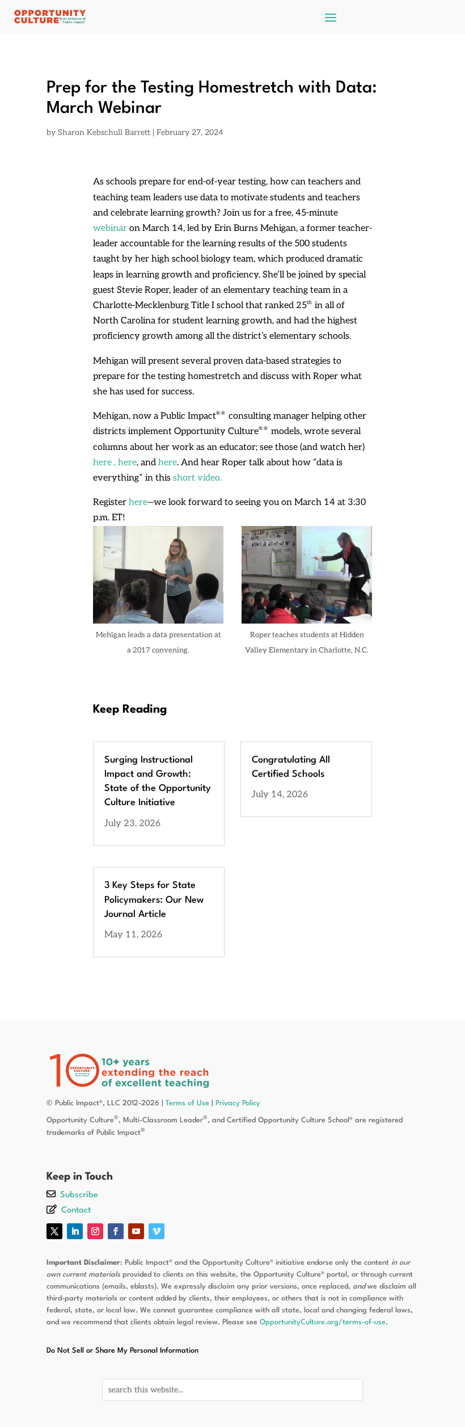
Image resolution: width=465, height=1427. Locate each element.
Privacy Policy (237, 1103)
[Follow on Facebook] (116, 1231)
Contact (76, 1210)
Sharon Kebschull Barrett (104, 132)
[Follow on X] (54, 1231)
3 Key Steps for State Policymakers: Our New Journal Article (154, 900)
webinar (111, 228)
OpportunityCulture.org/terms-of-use (323, 1322)
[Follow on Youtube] (136, 1231)
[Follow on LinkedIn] (75, 1231)
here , (104, 462)
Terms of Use (187, 1103)
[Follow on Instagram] (95, 1231)
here (127, 462)
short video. (197, 478)
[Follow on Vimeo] (156, 1231)
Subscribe (79, 1195)
